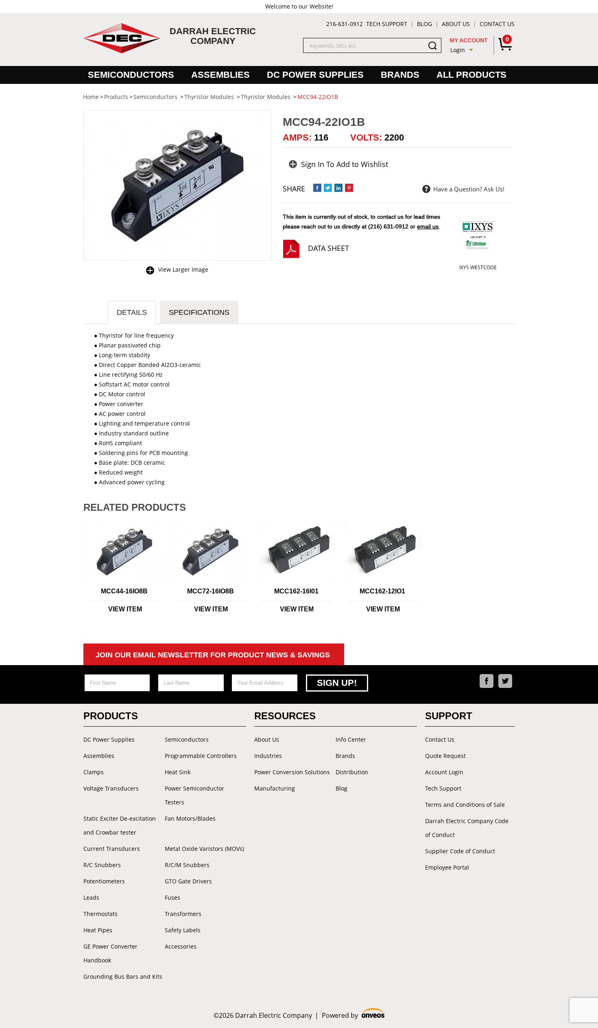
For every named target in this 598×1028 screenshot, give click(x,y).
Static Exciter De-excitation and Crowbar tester (119, 825)
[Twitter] (505, 681)
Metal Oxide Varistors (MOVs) (204, 848)
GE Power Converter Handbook (110, 953)
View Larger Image (183, 269)
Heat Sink (177, 772)
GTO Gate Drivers (188, 881)
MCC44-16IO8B (124, 591)
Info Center (351, 739)
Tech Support (386, 24)
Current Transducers (111, 848)
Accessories (180, 946)
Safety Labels (183, 930)
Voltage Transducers (111, 788)
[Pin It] (349, 188)
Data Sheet (328, 248)
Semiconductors (131, 75)
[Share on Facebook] (317, 188)
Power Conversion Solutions (292, 772)
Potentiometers (104, 881)
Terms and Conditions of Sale (465, 804)
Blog (424, 24)
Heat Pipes (97, 930)
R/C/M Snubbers (187, 865)
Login (457, 50)
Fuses (172, 897)
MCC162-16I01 (296, 591)
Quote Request (445, 756)
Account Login (444, 772)
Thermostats (100, 914)
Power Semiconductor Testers (194, 795)
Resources (285, 715)
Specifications (199, 312)
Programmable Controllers (201, 756)
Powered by (353, 1015)
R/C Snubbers (102, 865)
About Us (456, 24)
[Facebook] (486, 681)
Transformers (183, 914)
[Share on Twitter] (328, 188)
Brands (400, 75)
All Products (471, 75)
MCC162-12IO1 (382, 591)
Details (132, 312)
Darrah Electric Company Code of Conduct (467, 828)
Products (110, 715)
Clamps (93, 772)
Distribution (352, 772)
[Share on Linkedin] (338, 188)
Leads (91, 897)
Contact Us (497, 24)
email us (428, 226)
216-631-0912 (344, 24)
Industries (268, 756)
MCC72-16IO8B (210, 591)
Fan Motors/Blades (190, 818)
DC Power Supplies (315, 75)
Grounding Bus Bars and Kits (122, 976)
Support (448, 715)
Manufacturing (274, 788)
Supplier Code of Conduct (460, 851)
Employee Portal (447, 867)
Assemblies (220, 75)
